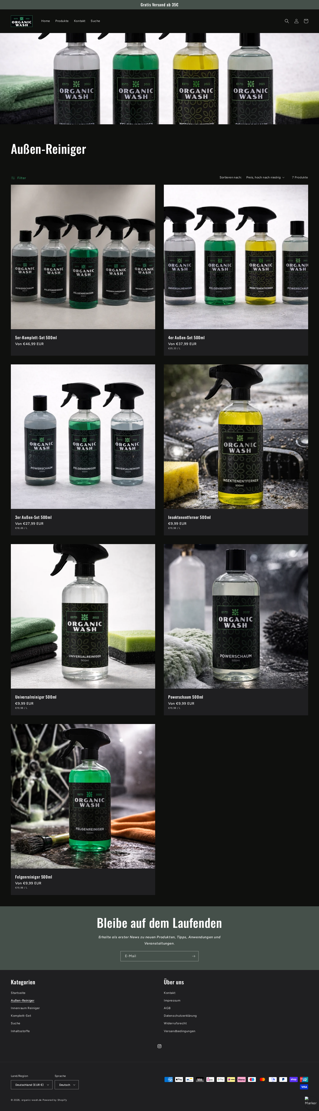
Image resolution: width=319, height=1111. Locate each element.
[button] (287, 21)
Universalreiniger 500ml (36, 696)
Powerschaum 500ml (185, 696)
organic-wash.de (31, 1100)
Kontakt (169, 993)
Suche (15, 1023)
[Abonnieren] (193, 956)
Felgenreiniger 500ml (33, 876)
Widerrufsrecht (175, 1023)
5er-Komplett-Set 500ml (36, 337)
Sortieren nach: (231, 177)
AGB (167, 1008)
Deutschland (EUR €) (29, 1084)
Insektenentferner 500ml (189, 517)
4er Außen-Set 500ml (186, 337)
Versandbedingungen (180, 1031)
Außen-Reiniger (22, 1000)
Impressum (172, 1000)
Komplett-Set (21, 1016)
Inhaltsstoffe (20, 1031)
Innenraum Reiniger (25, 1008)
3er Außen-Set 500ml (33, 517)
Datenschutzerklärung (180, 1016)
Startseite (18, 993)
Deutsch (64, 1084)
